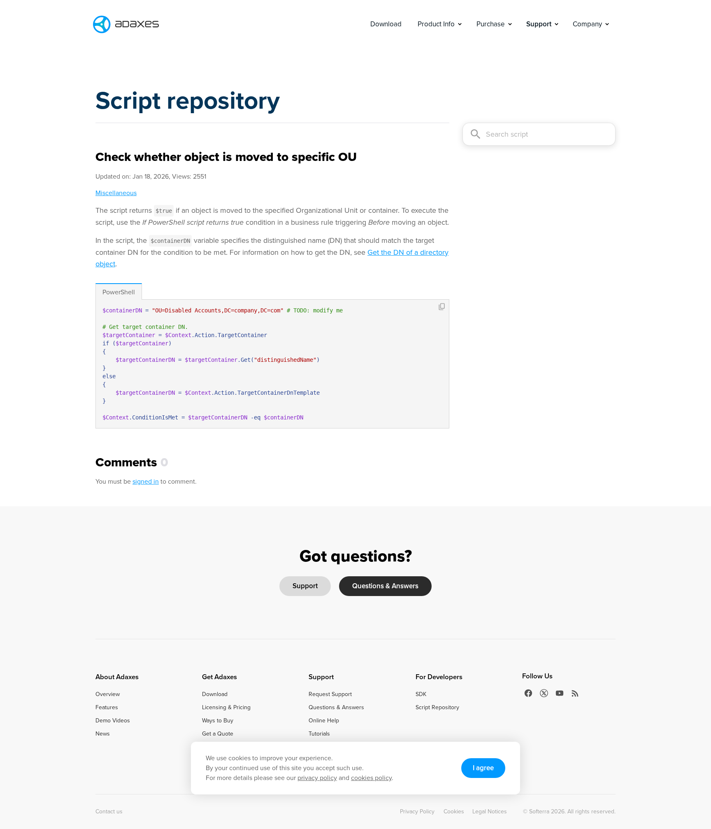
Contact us (109, 812)
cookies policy (371, 777)
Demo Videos (112, 721)
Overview (107, 694)
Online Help (324, 721)
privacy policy (317, 777)
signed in (145, 481)
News (102, 734)
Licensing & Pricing (226, 707)
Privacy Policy (417, 812)
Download (386, 24)
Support (305, 586)
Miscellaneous (116, 193)
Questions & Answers (385, 586)
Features (106, 707)
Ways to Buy (217, 721)
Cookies (454, 812)
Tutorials (319, 734)
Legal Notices (489, 812)
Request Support (330, 694)
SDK (421, 694)
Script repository (187, 100)
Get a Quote (217, 734)
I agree (483, 768)
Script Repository (437, 707)
